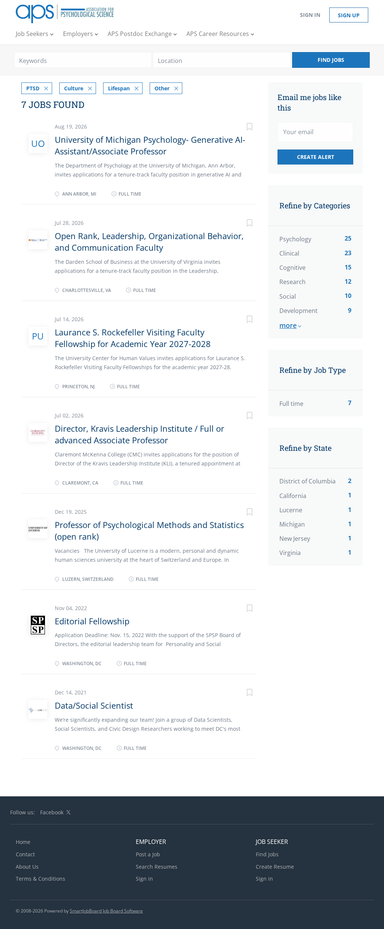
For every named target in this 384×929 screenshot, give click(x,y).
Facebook (51, 812)
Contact (25, 854)
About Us (27, 866)
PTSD (32, 88)
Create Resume (275, 866)
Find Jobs (331, 59)
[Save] (242, 127)
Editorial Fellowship (92, 621)
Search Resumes (156, 866)
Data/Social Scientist (94, 705)
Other (162, 88)
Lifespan (119, 88)
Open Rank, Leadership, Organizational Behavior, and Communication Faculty (149, 241)
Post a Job (148, 854)
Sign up (349, 15)
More (288, 325)
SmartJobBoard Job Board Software (106, 911)
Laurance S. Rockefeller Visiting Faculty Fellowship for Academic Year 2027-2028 (133, 337)
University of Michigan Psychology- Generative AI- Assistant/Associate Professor (150, 145)
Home (23, 841)
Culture (73, 88)
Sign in (310, 14)
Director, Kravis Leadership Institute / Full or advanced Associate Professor (139, 434)
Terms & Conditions (40, 878)
